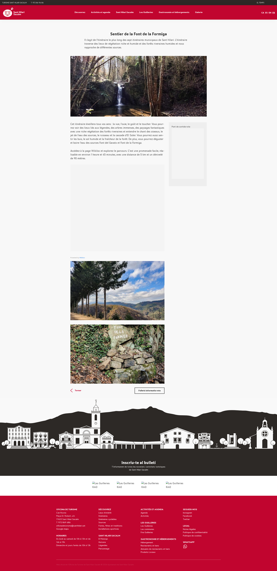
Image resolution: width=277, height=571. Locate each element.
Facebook (187, 516)
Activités (145, 516)
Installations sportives (109, 529)
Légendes (103, 545)
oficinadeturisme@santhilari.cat (70, 526)
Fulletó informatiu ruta (149, 391)
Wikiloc (82, 257)
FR (273, 13)
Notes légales (189, 529)
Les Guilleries (146, 12)
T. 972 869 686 (63, 522)
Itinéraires (103, 516)
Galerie (199, 12)
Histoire (102, 542)
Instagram (187, 513)
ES (266, 13)
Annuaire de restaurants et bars (155, 549)
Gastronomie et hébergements (174, 12)
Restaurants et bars (150, 546)
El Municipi (103, 539)
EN (270, 13)
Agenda (144, 513)
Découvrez (80, 12)
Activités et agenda (100, 12)
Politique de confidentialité (195, 532)
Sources (102, 522)
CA (262, 13)
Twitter (186, 519)
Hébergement (147, 542)
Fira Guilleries (147, 532)
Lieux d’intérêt (105, 513)
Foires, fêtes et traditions (110, 526)
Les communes (147, 529)
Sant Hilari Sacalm (125, 12)
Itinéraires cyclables (108, 519)
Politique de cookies (192, 536)
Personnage (104, 549)
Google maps (62, 529)
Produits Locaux (148, 552)
